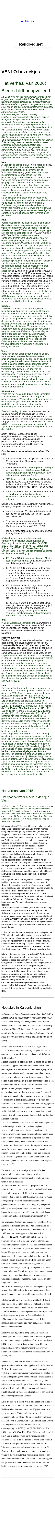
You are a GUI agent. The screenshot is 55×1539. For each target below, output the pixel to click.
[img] (27, 40)
